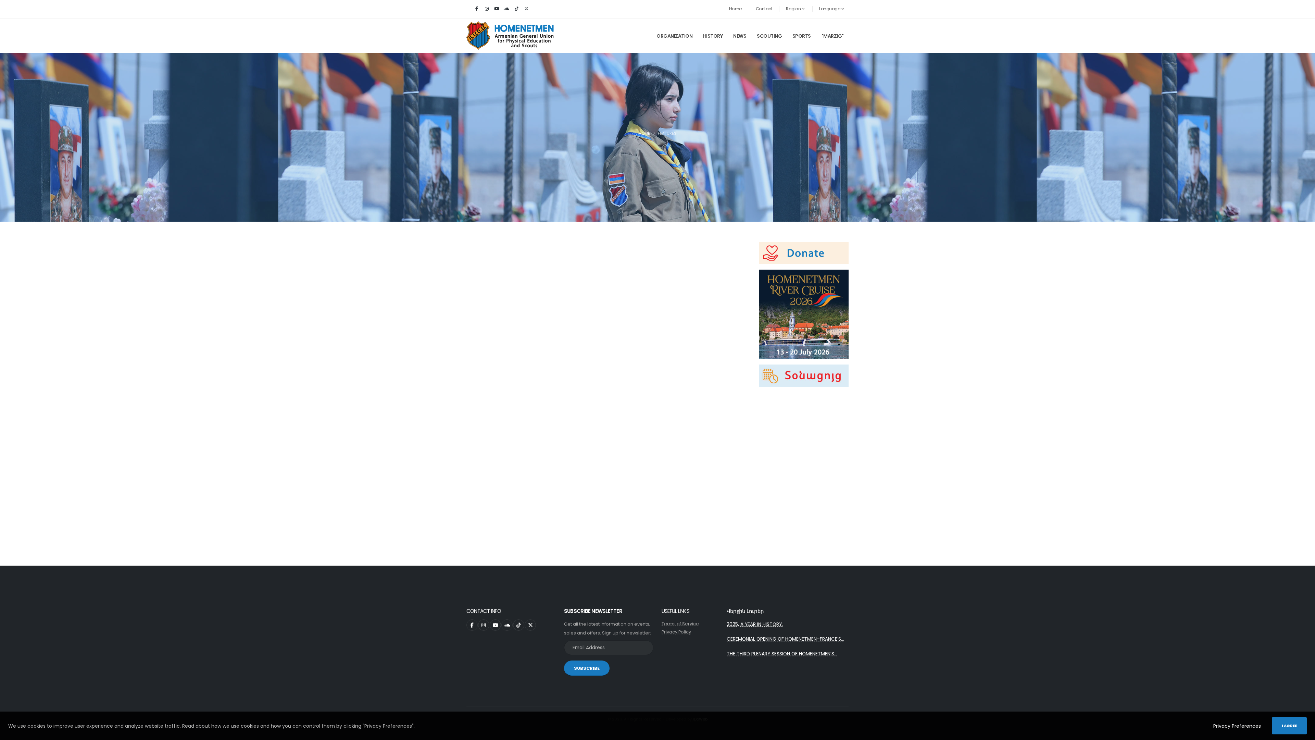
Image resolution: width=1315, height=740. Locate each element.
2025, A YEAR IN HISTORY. (755, 624)
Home (735, 9)
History (713, 36)
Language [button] (830, 9)
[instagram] (486, 9)
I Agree (1289, 725)
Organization (674, 36)
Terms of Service (680, 624)
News (739, 36)
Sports (801, 36)
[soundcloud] (506, 9)
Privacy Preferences (1237, 726)
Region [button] (794, 9)
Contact (764, 9)
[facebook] (476, 9)
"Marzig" (833, 36)
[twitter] (526, 9)
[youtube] (496, 9)
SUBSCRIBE (587, 668)
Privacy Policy (676, 632)
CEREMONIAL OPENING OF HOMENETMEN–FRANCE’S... (785, 639)
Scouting (769, 36)
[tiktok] (516, 9)
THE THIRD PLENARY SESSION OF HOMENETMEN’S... (782, 653)
